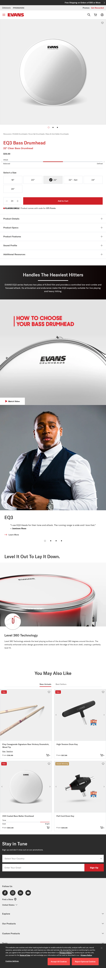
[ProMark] (19, 8)
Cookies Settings (12, 961)
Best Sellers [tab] (61, 684)
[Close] (102, 948)
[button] (53, 127)
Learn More (14, 534)
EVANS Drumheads (20, 134)
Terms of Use (25, 955)
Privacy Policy (65, 952)
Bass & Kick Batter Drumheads (57, 134)
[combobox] (52, 858)
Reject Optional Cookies (85, 961)
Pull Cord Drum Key (65, 816)
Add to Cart (63, 201)
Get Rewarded (97, 8)
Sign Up (94, 867)
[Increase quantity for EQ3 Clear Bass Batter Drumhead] (17, 201)
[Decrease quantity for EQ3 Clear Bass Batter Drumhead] (6, 201)
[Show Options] (101, 858)
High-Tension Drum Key (67, 744)
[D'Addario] (6, 8)
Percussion (7, 134)
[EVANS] (16, 15)
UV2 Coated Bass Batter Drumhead (18, 816)
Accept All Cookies (59, 961)
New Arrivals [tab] (45, 684)
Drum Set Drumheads (37, 134)
